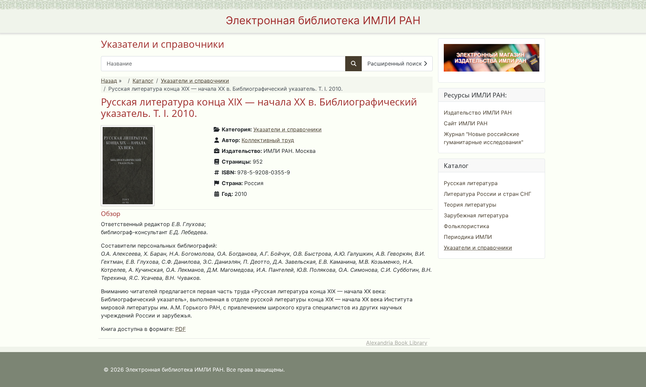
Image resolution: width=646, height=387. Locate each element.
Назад (109, 80)
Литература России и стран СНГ (487, 193)
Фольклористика (466, 226)
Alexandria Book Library (396, 342)
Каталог (143, 80)
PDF (180, 329)
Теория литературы (470, 204)
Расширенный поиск (395, 63)
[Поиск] (353, 63)
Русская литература (471, 183)
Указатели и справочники (195, 80)
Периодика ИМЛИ (468, 236)
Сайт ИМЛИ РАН (466, 123)
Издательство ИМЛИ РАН (478, 112)
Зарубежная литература (476, 215)
